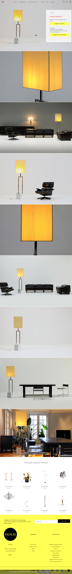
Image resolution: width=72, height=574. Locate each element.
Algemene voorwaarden (56, 550)
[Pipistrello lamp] (62, 499)
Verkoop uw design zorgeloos (55, 544)
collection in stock (32, 2)
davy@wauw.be (11, 550)
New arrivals (22, 2)
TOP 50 (42, 2)
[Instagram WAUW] (10, 555)
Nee (47, 571)
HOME (15, 2)
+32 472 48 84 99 (12, 548)
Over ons (56, 548)
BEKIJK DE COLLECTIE (59, 23)
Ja (40, 571)
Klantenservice (56, 557)
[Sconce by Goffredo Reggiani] (62, 476)
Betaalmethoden (55, 555)
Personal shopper (56, 546)
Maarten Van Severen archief (56, 559)
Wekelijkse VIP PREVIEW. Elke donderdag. (17, 521)
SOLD (47, 2)
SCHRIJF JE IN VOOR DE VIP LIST (59, 34)
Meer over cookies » (56, 571)
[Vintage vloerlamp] (44, 476)
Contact (53, 2)
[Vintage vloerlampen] (9, 476)
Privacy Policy (56, 553)
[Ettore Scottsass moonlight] (44, 499)
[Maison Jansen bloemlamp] (26, 476)
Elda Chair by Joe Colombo (56, 561)
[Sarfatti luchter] (9, 499)
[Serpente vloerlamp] (26, 499)
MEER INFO (9, 511)
